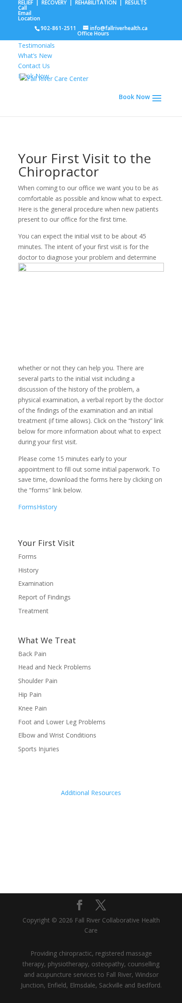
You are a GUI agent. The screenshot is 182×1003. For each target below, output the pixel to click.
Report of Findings (44, 597)
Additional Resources (91, 792)
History (47, 507)
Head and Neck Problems (54, 667)
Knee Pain (32, 708)
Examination (35, 583)
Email (24, 13)
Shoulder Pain (37, 680)
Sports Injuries (38, 749)
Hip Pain (30, 694)
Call (22, 8)
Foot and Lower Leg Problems (62, 722)
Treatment (33, 611)
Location (29, 18)
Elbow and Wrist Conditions (57, 735)
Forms (27, 507)
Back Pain (32, 653)
